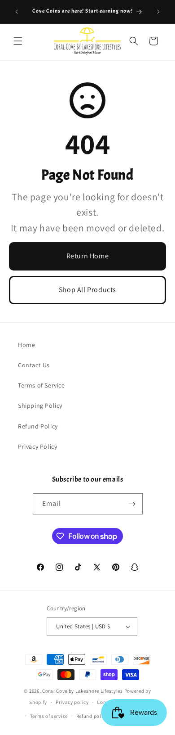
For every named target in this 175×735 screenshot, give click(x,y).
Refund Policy (38, 426)
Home (26, 345)
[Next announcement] (158, 12)
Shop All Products (87, 289)
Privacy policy (72, 702)
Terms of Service (41, 385)
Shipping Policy (40, 405)
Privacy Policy (37, 446)
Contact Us (34, 365)
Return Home (87, 256)
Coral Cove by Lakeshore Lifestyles (82, 691)
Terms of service (49, 716)
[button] (18, 41)
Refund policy (92, 716)
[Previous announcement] (16, 12)
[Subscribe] (132, 503)
